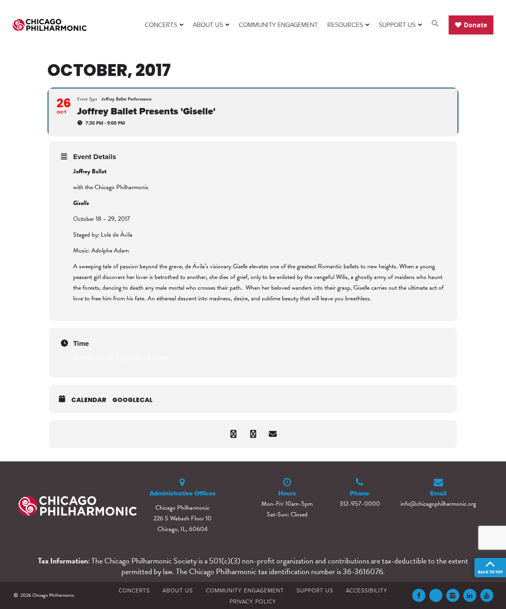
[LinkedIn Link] (469, 595)
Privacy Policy (253, 601)
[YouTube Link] (486, 595)
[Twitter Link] (435, 595)
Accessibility (366, 590)
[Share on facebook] (233, 434)
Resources (345, 24)
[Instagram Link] (452, 595)
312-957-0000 (360, 503)
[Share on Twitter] (253, 434)
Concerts (161, 24)
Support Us (397, 24)
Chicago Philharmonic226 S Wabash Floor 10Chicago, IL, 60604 (182, 518)
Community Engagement (278, 24)
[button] (435, 24)
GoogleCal (132, 399)
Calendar (88, 399)
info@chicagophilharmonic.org (438, 503)
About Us (208, 24)
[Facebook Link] (418, 595)
